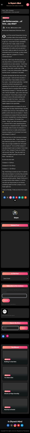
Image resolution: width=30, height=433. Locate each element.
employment (13, 30)
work (24, 30)
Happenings (6, 18)
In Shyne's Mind (14, 3)
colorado (6, 30)
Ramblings (7, 359)
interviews (19, 30)
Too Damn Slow (8, 378)
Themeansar (26, 431)
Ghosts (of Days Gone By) (11, 394)
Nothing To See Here (10, 362)
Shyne (9, 27)
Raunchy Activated (9, 410)
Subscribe (6, 300)
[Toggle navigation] (2, 4)
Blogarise (19, 431)
